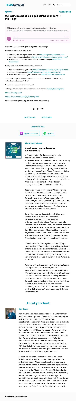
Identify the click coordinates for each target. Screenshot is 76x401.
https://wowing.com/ (13, 93)
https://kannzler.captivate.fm (53, 74)
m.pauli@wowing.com (55, 89)
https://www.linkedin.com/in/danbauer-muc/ (50, 57)
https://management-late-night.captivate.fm (50, 70)
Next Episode (30, 117)
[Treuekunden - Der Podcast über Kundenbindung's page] (44, 4)
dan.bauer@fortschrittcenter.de (51, 55)
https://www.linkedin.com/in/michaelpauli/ (22, 97)
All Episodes (46, 117)
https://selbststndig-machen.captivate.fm (44, 72)
